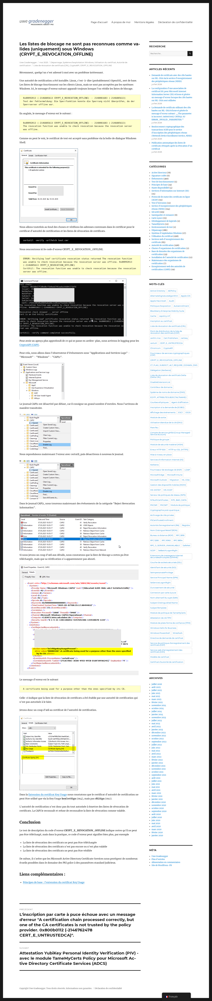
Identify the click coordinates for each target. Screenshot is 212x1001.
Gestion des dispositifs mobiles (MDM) (168, 485)
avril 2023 (156, 726)
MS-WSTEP (155, 490)
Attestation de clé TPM (160, 618)
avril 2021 (156, 790)
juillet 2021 (157, 781)
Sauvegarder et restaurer (163, 215)
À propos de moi (120, 22)
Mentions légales (144, 22)
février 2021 (157, 796)
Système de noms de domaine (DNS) (167, 392)
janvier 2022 (157, 763)
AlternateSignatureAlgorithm (164, 296)
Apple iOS (185, 296)
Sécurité (155, 212)
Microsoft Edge (157, 475)
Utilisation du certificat (105, 62)
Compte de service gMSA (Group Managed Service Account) (170, 433)
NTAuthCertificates (159, 500)
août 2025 (156, 687)
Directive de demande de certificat (166, 638)
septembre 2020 (159, 811)
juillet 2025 (157, 690)
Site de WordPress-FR (162, 865)
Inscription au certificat (161, 321)
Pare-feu (154, 427)
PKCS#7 (164, 505)
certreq (184, 338)
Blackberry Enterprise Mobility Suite (167, 311)
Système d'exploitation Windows (78, 62)
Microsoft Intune (174, 475)
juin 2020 (156, 820)
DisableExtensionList (160, 382)
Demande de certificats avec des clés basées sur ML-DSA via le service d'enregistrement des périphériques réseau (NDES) (172, 78)
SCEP (152, 550)
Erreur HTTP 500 (158, 449)
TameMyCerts (158, 224)
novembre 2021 (159, 769)
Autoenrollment (181, 306)
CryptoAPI (74, 65)
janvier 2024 (157, 714)
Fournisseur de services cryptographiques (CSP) (169, 354)
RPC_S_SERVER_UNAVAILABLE (165, 545)
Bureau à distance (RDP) (161, 535)
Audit (171, 301)
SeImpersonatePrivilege (161, 572)
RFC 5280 (154, 540)
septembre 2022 (159, 741)
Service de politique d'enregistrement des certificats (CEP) (170, 644)
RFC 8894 (178, 540)
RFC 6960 (166, 540)
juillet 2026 (157, 684)
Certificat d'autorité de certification (166, 662)
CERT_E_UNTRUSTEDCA (171, 343)
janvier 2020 (157, 835)
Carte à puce (157, 218)
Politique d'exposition (160, 306)
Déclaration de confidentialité (175, 22)
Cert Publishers (171, 338)
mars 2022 (156, 757)
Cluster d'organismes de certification (169, 248)
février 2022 (157, 760)
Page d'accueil (99, 22)
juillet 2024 (157, 711)
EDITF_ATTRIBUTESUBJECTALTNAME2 (168, 397)
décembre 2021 (158, 766)
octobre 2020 (158, 808)
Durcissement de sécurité (162, 587)
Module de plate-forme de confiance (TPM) (170, 623)
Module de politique (180, 505)
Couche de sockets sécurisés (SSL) (166, 562)
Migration (174, 480)
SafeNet (186, 545)
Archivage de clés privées (162, 515)
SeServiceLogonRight (160, 582)
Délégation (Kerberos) (160, 370)
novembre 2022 (159, 735)
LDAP (187, 470)
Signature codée (159, 175)
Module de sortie (158, 417)
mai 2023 (156, 723)
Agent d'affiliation (179, 402)
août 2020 (156, 814)
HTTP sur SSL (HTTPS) (178, 449)
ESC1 (180, 412)
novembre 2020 (159, 805)
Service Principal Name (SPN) (164, 577)
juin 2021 (156, 784)
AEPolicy (172, 291)
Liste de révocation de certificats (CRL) (51, 65)
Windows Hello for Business (163, 628)
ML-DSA (186, 480)
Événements (157, 179)
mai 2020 (156, 823)
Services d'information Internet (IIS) (166, 459)
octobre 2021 (157, 772)
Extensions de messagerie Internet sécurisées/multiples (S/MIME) (166, 556)
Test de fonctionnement (163, 182)
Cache (153, 316)
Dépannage (56, 62)
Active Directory (159, 172)
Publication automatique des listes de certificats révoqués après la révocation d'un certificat (172, 146)
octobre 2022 (158, 738)
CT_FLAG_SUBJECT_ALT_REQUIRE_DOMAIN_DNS (173, 365)
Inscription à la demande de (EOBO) (167, 407)
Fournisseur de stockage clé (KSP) (166, 470)
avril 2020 (156, 826)
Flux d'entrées (158, 859)
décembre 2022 (159, 732)
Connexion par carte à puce (163, 592)
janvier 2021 (157, 799)
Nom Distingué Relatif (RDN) (163, 530)
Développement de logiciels (164, 221)
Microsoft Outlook (158, 480)
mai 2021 (156, 787)
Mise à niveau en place (161, 454)
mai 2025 (156, 696)
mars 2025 (156, 699)
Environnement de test (162, 227)
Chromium (155, 348)
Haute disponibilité (160, 188)
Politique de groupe (159, 439)
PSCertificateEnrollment (161, 520)
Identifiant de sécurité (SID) (163, 567)
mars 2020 (156, 829)
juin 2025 (156, 693)
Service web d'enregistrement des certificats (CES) (166, 651)
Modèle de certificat (159, 657)
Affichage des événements (162, 412)
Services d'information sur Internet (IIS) (170, 191)
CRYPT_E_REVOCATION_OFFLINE (96, 65)
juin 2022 (156, 748)
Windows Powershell (160, 633)
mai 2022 (156, 751)
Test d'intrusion (159, 203)
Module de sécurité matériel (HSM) (166, 444)
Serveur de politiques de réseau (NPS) (168, 495)
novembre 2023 (159, 717)
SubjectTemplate (158, 608)
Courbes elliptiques (159, 402)
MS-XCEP (168, 490)
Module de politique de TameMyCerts (168, 613)
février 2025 (157, 702)
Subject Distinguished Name (164, 603)
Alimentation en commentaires (166, 862)
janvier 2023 (157, 729)
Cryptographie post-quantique (164, 510)
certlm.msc (155, 338)
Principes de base (159, 185)
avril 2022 (156, 754)
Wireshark (177, 633)
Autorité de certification (162, 245)
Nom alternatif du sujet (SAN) (164, 598)
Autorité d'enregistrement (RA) (164, 525)
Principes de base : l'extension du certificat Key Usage (54, 882)
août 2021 (156, 778)
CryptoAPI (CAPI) (29, 344)
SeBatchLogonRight (167, 550)
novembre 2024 (159, 705)
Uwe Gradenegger (28, 62)
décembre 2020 (159, 802)
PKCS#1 (153, 505)
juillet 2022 (157, 745)
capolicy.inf (164, 316)
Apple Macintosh (158, 301)
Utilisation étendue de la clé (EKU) (166, 422)
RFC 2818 (180, 535)
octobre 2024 (158, 708)
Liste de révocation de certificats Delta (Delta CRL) (168, 376)
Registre (186, 525)
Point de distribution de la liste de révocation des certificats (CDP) (166, 332)
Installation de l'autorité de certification (170, 257)
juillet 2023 (157, 720)
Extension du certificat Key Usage (47, 794)
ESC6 (188, 412)
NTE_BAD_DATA (178, 500)
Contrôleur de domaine (161, 387)
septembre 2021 (159, 775)
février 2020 (157, 832)
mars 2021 (156, 793)
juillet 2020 (157, 817)
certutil (153, 343)
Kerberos (154, 465)
